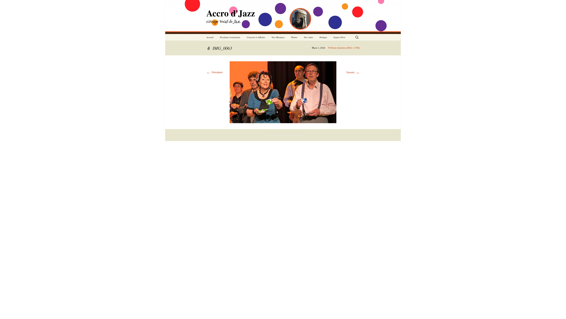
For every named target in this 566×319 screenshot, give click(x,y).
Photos (294, 37)
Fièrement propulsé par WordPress (283, 135)
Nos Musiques (278, 37)
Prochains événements (230, 37)
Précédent (214, 72)
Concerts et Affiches (256, 37)
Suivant (353, 72)
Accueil (209, 37)
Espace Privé (339, 37)
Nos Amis (308, 37)
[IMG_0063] (283, 92)
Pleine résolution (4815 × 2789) (345, 48)
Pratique (323, 37)
